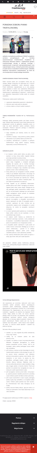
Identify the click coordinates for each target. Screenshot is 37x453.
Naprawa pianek (27, 12)
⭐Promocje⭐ (9, 12)
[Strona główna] (18, 7)
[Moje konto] (23, 17)
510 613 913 (22, 437)
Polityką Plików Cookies (18, 448)
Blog (21, 12)
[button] (4, 17)
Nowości (16, 12)
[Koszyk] (32, 17)
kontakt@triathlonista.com (18, 439)
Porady (26, 32)
